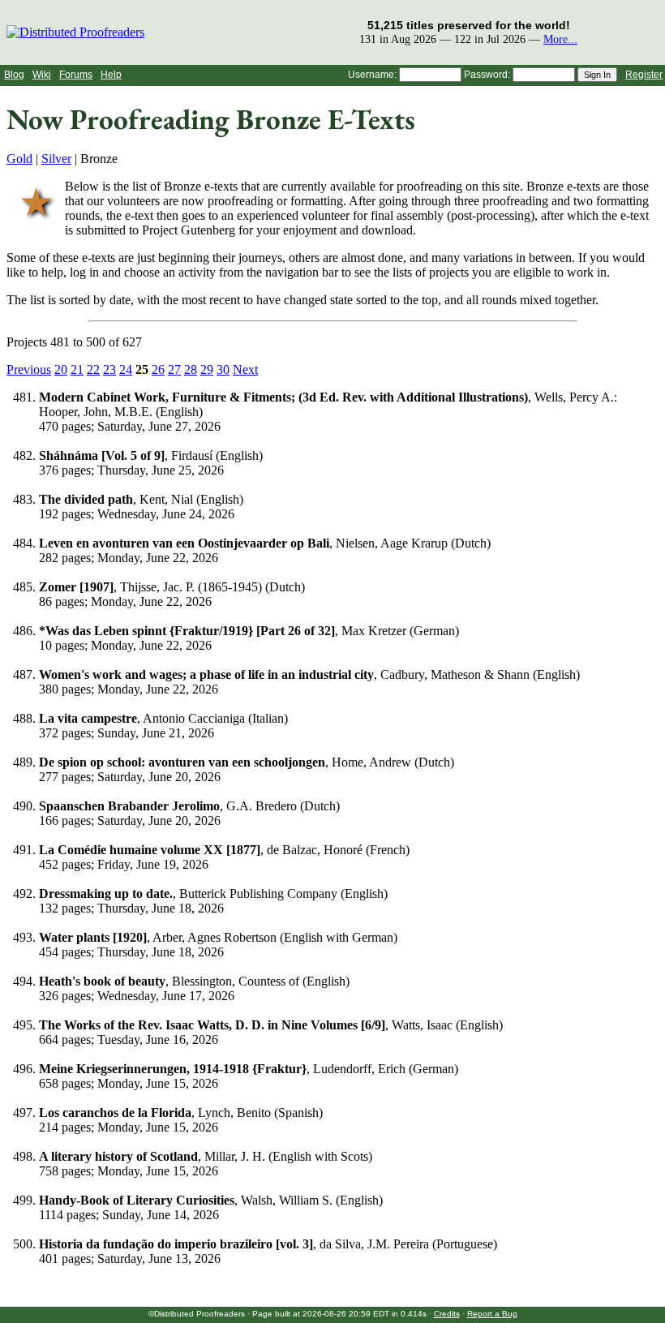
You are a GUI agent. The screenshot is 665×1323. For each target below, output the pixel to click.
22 (93, 369)
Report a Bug (492, 1313)
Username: (372, 74)
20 (60, 369)
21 (77, 369)
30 (223, 369)
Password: (487, 74)
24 (125, 369)
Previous (28, 369)
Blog (14, 74)
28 (190, 369)
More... (560, 38)
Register (644, 74)
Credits (447, 1313)
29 (206, 369)
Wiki (41, 74)
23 (109, 369)
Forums (75, 74)
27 (174, 369)
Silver (56, 158)
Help (111, 74)
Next (245, 369)
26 (158, 369)
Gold (19, 158)
